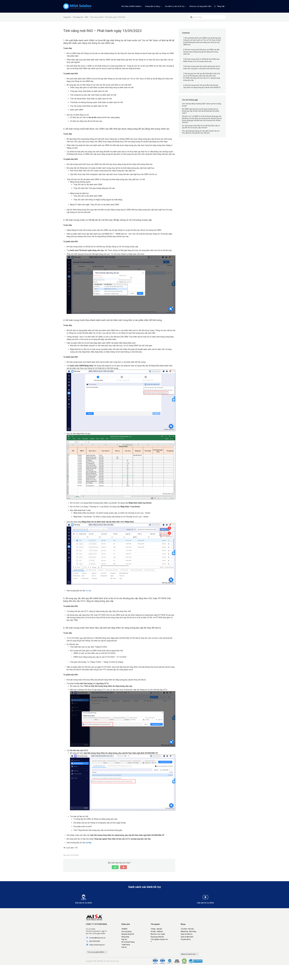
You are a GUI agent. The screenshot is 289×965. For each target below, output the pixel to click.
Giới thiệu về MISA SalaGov (131, 6)
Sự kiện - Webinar (157, 931)
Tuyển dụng (125, 944)
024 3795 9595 (94, 941)
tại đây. (88, 591)
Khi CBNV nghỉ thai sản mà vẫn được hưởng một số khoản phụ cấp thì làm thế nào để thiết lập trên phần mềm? (200, 111)
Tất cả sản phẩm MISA (95, 952)
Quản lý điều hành (187, 937)
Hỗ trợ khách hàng (127, 942)
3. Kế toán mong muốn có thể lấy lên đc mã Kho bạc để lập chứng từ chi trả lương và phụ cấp (201, 60)
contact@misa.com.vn (97, 938)
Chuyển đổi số (186, 939)
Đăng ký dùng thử (127, 934)
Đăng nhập (125, 937)
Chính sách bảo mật (113, 961)
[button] (115, 867)
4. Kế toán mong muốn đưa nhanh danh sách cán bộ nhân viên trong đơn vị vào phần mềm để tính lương (201, 67)
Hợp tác (124, 939)
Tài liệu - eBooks (156, 929)
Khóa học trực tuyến (158, 934)
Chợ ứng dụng (126, 931)
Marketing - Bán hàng (188, 931)
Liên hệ (123, 947)
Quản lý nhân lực (186, 934)
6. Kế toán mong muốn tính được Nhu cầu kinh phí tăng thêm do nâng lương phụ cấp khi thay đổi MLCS (201, 86)
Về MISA (124, 929)
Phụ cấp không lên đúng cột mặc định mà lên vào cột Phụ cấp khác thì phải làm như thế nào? (200, 132)
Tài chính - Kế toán (187, 929)
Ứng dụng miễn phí (157, 937)
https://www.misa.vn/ (97, 945)
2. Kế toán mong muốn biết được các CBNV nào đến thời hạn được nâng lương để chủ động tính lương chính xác (201, 52)
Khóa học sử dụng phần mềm (200, 6)
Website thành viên (188, 954)
